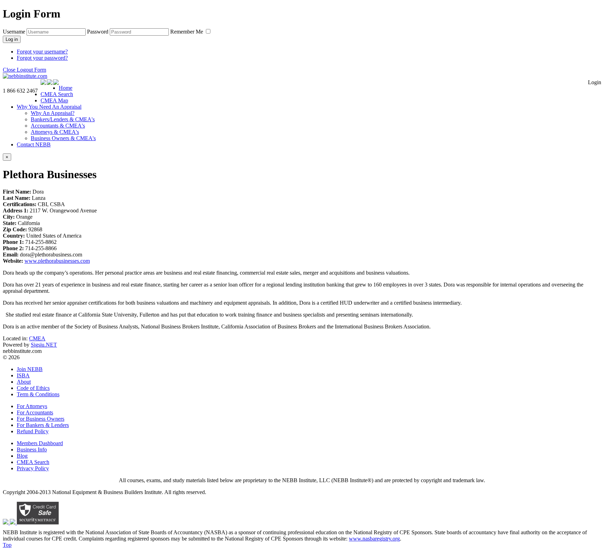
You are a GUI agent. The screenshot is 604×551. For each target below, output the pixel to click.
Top (7, 545)
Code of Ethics (33, 388)
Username (14, 32)
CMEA (37, 338)
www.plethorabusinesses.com (57, 261)
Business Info (32, 449)
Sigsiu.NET (44, 345)
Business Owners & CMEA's (63, 138)
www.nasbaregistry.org (374, 539)
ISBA (23, 375)
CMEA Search (57, 94)
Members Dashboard (40, 443)
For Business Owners (40, 419)
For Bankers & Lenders (43, 425)
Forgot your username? (42, 52)
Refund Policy (33, 431)
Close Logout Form (24, 70)
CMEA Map (54, 100)
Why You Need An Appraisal (49, 107)
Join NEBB (30, 369)
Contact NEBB (34, 144)
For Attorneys (32, 406)
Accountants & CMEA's (58, 126)
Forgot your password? (42, 58)
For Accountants (35, 412)
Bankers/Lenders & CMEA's (63, 119)
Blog (22, 456)
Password (97, 32)
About (24, 382)
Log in (12, 39)
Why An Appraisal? (52, 113)
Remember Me (187, 32)
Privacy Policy (33, 468)
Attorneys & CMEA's (55, 132)
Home (65, 88)
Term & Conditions (38, 394)
